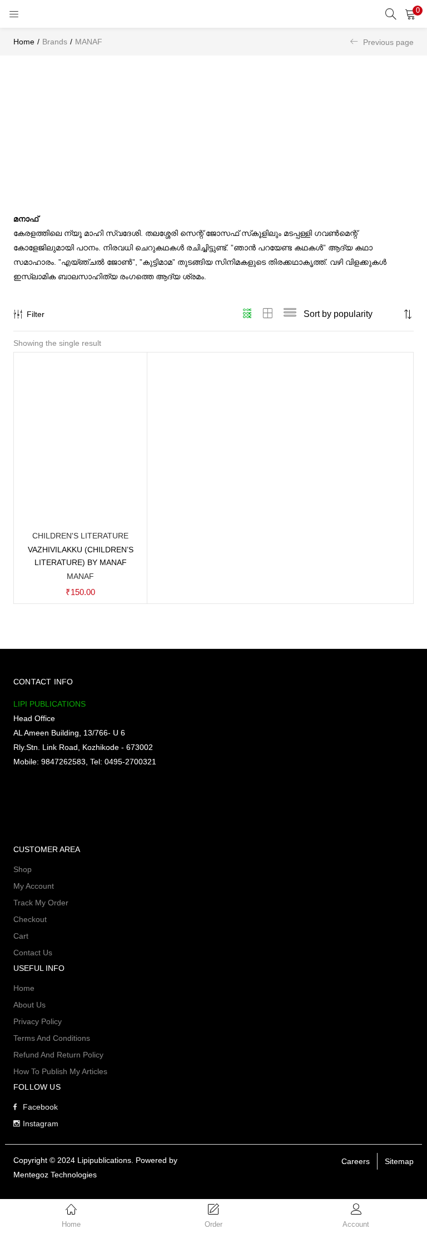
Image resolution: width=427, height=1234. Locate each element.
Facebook (40, 1106)
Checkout (30, 919)
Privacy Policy (37, 1021)
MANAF (80, 576)
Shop (22, 869)
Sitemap (399, 1161)
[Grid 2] (268, 314)
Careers (355, 1161)
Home (23, 41)
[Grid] (247, 314)
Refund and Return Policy (58, 1054)
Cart (20, 935)
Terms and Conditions (51, 1038)
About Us (29, 1004)
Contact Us (32, 952)
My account (33, 886)
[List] (290, 314)
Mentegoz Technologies (55, 1174)
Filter (35, 314)
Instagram (40, 1123)
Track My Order (40, 902)
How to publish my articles (60, 1071)
